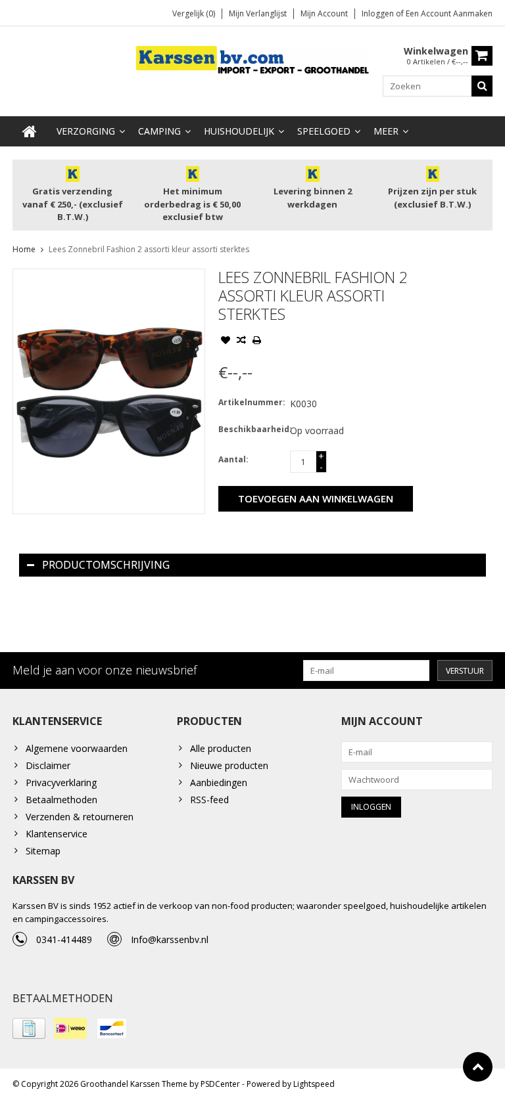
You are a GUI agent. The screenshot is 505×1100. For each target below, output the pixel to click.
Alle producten (220, 748)
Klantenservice (56, 833)
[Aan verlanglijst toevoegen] (225, 341)
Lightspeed (314, 1083)
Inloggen (379, 13)
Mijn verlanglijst (258, 13)
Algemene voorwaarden (77, 748)
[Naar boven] (478, 1067)
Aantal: (233, 459)
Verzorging (86, 131)
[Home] (29, 131)
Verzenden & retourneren (79, 816)
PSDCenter (220, 1083)
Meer (385, 131)
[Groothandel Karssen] (253, 59)
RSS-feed (209, 799)
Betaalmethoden (61, 799)
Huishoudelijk (239, 131)
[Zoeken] (482, 86)
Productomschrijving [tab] (106, 565)
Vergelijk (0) (193, 13)
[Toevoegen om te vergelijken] (241, 341)
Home (24, 249)
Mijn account (324, 13)
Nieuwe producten (229, 765)
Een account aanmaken (449, 13)
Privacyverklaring (61, 782)
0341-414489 (64, 939)
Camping (159, 131)
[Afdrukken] (257, 341)
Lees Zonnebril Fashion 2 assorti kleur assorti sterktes (149, 249)
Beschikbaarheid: (251, 429)
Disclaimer (48, 765)
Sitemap (43, 851)
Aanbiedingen (218, 782)
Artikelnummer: (251, 402)
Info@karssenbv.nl (169, 939)
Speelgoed (323, 131)
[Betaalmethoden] (28, 1028)
